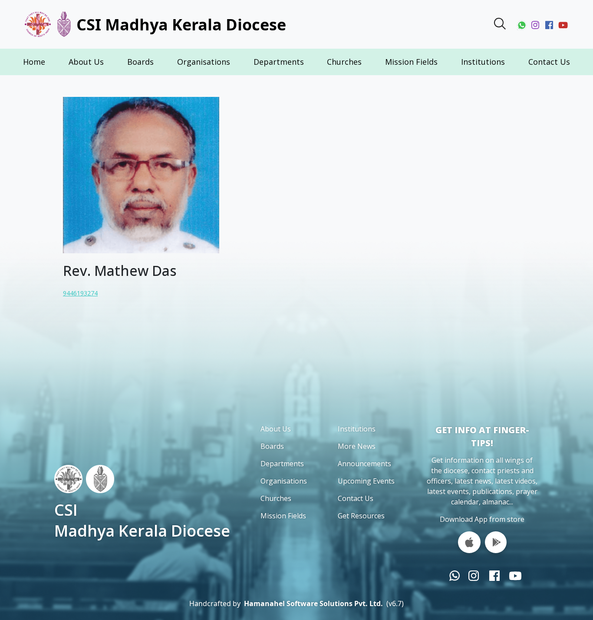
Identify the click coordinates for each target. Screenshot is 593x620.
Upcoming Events (366, 481)
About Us (86, 61)
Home (34, 61)
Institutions (483, 61)
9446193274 (80, 293)
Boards (140, 61)
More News (357, 446)
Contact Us (549, 61)
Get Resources (361, 516)
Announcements (364, 463)
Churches (344, 61)
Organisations (203, 61)
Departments (279, 61)
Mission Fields (411, 61)
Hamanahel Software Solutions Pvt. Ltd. (313, 603)
